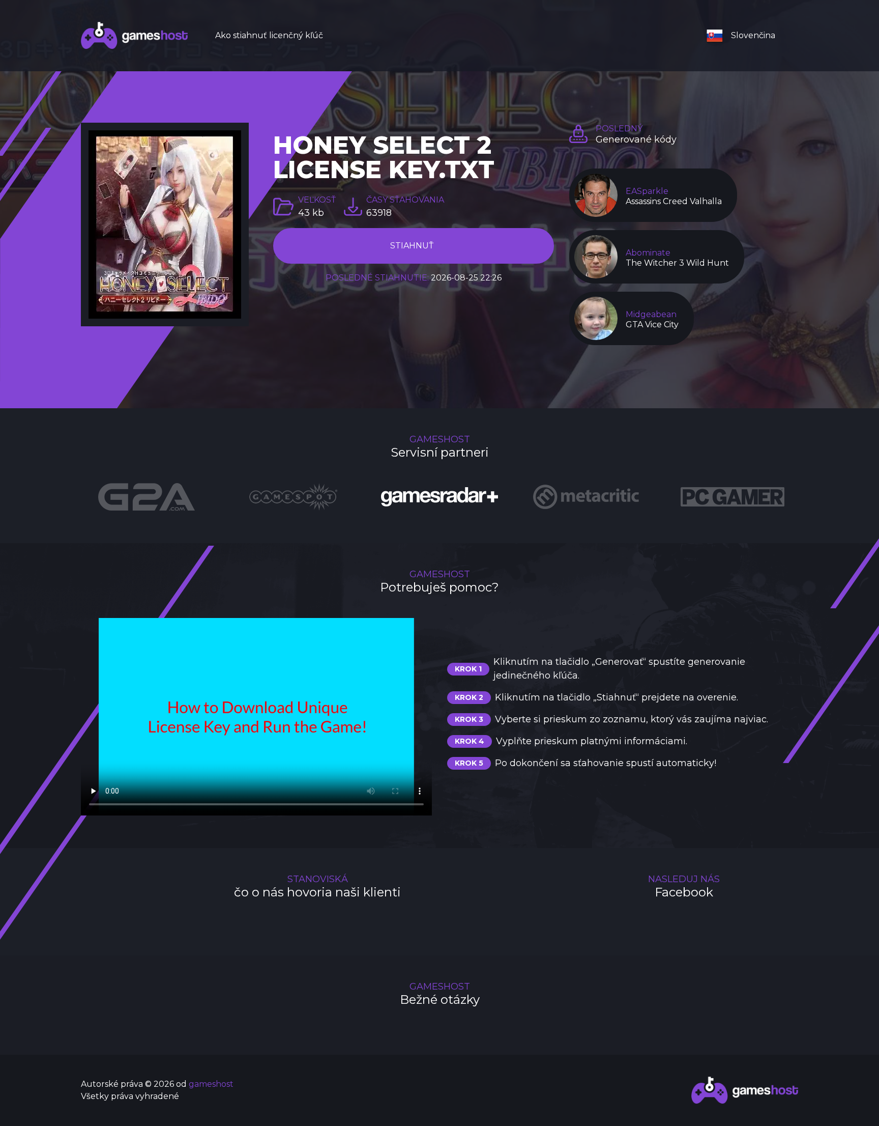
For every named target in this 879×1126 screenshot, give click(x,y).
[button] (744, 35)
